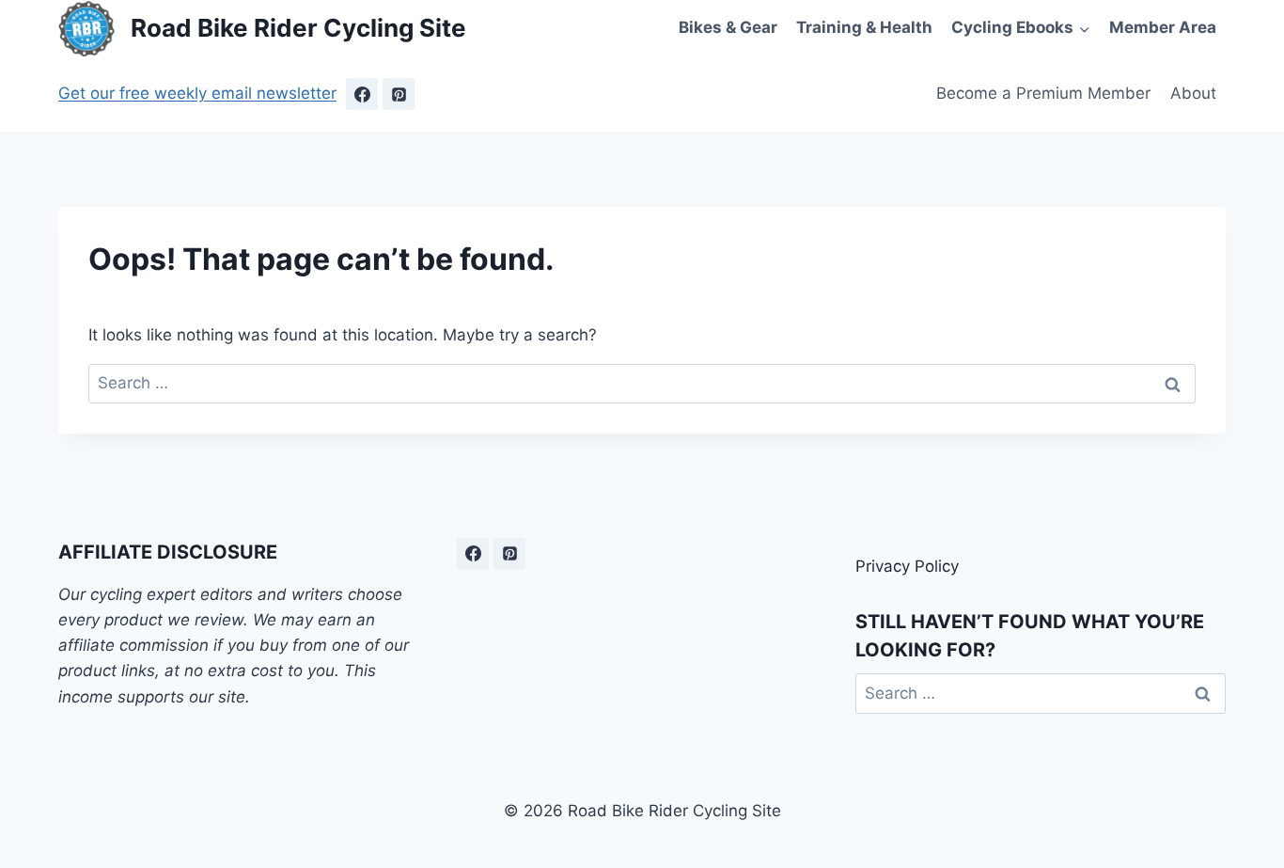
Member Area (1162, 27)
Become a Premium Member (1043, 93)
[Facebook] (362, 94)
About (1193, 93)
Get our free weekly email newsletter (197, 93)
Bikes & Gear (728, 27)
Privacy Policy (907, 566)
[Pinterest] (399, 94)
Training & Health (864, 27)
